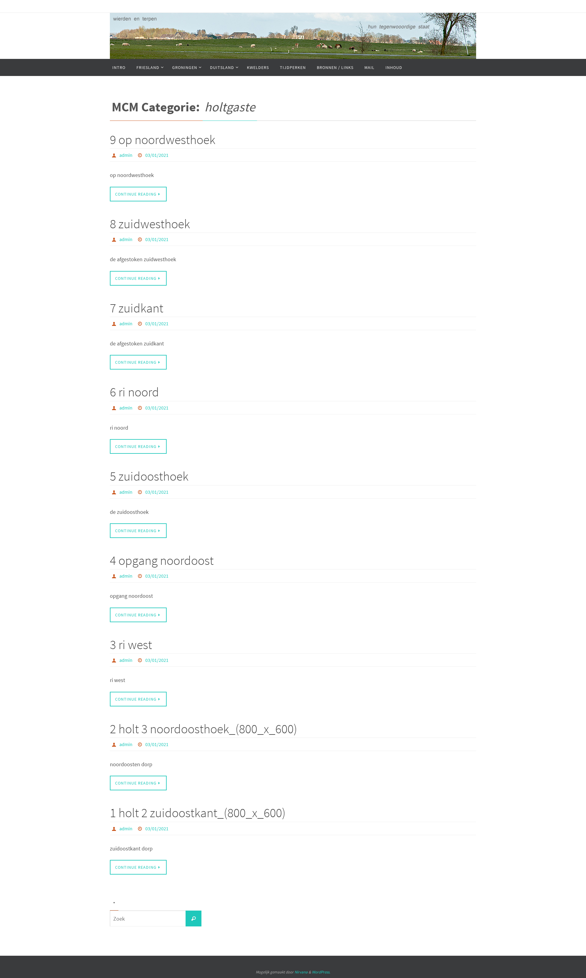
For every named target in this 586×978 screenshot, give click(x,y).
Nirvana (301, 972)
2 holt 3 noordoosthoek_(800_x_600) (203, 729)
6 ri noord (134, 392)
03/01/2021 (156, 155)
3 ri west (131, 644)
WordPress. (321, 972)
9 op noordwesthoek (162, 139)
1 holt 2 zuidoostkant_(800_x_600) (198, 813)
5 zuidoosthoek (149, 476)
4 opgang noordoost (162, 560)
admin (125, 155)
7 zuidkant (136, 308)
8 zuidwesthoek (150, 224)
